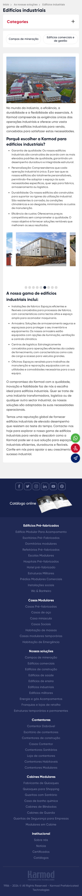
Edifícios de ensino (41, 681)
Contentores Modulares (41, 767)
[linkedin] (45, 486)
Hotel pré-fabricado (41, 567)
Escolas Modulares (41, 555)
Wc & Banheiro (41, 591)
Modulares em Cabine (41, 824)
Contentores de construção (41, 738)
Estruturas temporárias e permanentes (41, 711)
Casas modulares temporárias (41, 636)
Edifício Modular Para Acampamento (41, 532)
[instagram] (36, 486)
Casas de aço (41, 612)
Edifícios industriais (41, 687)
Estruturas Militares (41, 573)
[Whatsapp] (75, 438)
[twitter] (27, 486)
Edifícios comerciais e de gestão (60, 39)
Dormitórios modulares (41, 543)
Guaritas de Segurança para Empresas (41, 818)
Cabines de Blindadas (41, 806)
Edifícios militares (41, 693)
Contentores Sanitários (41, 750)
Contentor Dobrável (41, 726)
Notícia (41, 846)
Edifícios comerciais (41, 663)
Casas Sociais (41, 624)
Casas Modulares (41, 600)
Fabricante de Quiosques (41, 783)
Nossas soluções (41, 651)
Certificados (41, 852)
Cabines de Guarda (41, 812)
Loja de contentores (41, 756)
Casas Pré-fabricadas (41, 606)
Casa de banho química (41, 801)
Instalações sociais (41, 585)
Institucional (41, 834)
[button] (26, 287)
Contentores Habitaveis (41, 761)
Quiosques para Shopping (41, 789)
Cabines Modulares (41, 777)
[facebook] (19, 486)
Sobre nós (41, 840)
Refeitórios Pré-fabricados (41, 549)
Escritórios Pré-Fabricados (41, 538)
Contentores (41, 720)
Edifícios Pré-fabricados (41, 525)
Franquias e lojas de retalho (41, 705)
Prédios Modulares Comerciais (41, 579)
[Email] (75, 458)
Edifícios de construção (41, 669)
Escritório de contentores (41, 732)
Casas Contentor (41, 744)
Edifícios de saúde (41, 675)
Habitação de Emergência (41, 642)
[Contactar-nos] (75, 448)
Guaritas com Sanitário (41, 795)
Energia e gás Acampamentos (41, 699)
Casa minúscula (41, 618)
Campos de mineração (23, 38)
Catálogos (41, 858)
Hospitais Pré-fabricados (41, 561)
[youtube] (53, 486)
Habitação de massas (41, 630)
